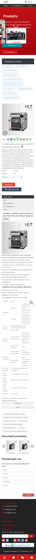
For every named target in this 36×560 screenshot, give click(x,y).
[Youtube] (3, 540)
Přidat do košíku (13, 189)
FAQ (4, 200)
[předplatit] (31, 536)
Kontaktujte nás (18, 5)
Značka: (4, 174)
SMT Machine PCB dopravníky (13, 84)
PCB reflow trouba (9, 93)
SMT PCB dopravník (10, 70)
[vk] (15, 540)
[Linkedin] (7, 540)
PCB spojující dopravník (24, 88)
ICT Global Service (9, 206)
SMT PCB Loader (21, 66)
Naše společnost (8, 203)
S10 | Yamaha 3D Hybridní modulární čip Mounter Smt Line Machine (11, 453)
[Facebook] (18, 540)
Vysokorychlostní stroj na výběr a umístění (15, 417)
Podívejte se (12, 45)
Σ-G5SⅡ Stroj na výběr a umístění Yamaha (15, 431)
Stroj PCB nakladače (10, 75)
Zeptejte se (8, 184)
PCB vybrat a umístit (9, 421)
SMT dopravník (8, 88)
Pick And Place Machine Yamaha (12, 424)
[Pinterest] (26, 540)
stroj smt (22, 428)
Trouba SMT (7, 66)
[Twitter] (11, 540)
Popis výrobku (7, 197)
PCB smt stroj (23, 421)
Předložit (28, 495)
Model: (4, 171)
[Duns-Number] (18, 545)
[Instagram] (22, 540)
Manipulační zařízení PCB (11, 97)
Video (5, 209)
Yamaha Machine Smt (9, 428)
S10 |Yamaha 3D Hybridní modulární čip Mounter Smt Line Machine (24, 453)
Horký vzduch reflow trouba (12, 79)
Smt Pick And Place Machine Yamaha (14, 414)
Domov (6, 5)
